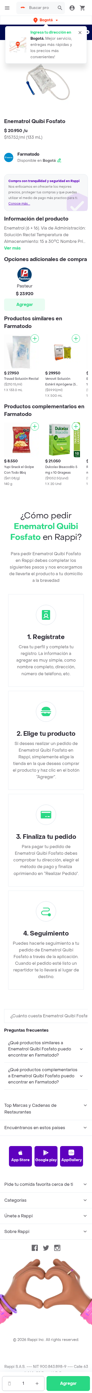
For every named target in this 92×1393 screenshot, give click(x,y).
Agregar (24, 304)
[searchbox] (40, 8)
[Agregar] (35, 338)
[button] (46, 20)
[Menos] (9, 1383)
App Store (20, 1160)
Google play (46, 1160)
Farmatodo (28, 154)
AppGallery (71, 1160)
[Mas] (37, 1383)
